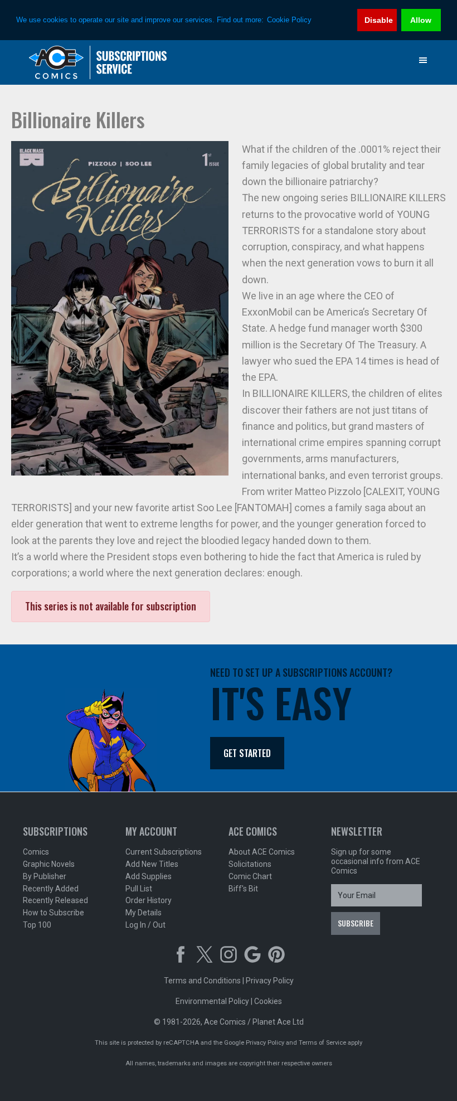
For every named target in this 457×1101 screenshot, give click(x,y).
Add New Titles (151, 864)
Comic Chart (250, 876)
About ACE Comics (262, 851)
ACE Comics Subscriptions (98, 62)
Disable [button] (378, 20)
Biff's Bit (243, 888)
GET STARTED (247, 753)
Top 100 (37, 924)
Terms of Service (322, 1042)
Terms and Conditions (202, 980)
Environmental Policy (212, 1001)
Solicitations (250, 864)
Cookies (268, 1001)
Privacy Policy (270, 980)
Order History (148, 900)
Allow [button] (420, 20)
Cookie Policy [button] (289, 20)
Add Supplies (148, 876)
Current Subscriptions (163, 851)
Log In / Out (145, 924)
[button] (423, 60)
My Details (143, 912)
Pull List (138, 888)
